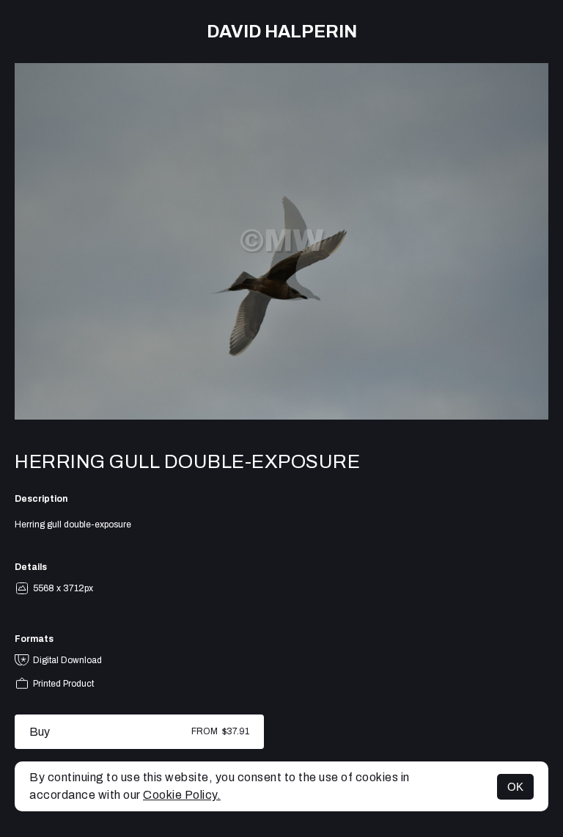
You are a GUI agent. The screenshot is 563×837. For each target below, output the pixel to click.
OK (515, 787)
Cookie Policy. (182, 795)
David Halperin (282, 31)
